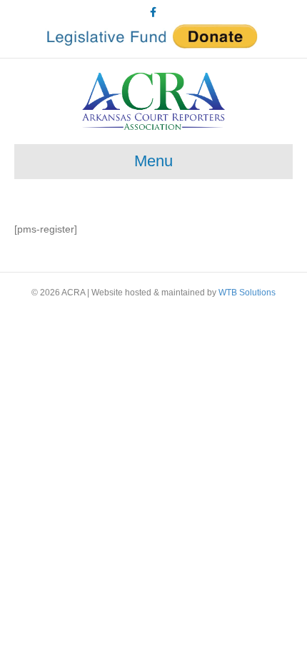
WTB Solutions (247, 293)
